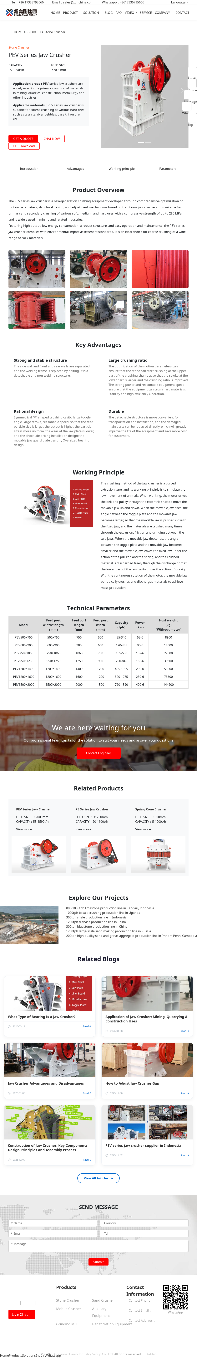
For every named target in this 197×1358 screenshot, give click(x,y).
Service (28, 1299)
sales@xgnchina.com (144, 1312)
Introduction (29, 166)
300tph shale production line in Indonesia (96, 914)
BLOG (108, 13)
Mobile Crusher (68, 1305)
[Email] (192, 72)
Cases (42, 1299)
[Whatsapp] (189, 106)
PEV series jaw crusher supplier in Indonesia (143, 1142)
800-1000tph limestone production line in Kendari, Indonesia (110, 905)
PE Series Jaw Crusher (92, 806)
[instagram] (166, 1317)
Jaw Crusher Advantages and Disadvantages (46, 1080)
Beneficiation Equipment (112, 1321)
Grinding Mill (66, 1321)
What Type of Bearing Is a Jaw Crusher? (42, 1013)
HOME (55, 13)
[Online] (192, 83)
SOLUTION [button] (91, 13)
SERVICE (146, 13)
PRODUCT (34, 32)
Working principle (122, 166)
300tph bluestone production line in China (96, 923)
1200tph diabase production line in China (96, 919)
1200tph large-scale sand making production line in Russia (108, 928)
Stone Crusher (54, 32)
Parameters (167, 166)
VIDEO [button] (130, 13)
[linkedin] (173, 1317)
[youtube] (170, 1317)
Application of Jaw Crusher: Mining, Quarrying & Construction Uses (146, 1015)
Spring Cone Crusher (151, 806)
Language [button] (178, 2)
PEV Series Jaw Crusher (33, 806)
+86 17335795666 (141, 1302)
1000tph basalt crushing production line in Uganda (103, 910)
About (13, 1299)
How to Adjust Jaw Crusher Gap (132, 1080)
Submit (98, 1259)
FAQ (119, 13)
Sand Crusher (103, 1297)
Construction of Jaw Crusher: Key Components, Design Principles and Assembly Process (48, 1144)
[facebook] (163, 1317)
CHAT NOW (52, 139)
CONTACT (182, 13)
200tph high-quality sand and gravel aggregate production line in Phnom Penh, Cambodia (131, 933)
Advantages (75, 166)
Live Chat (20, 1311)
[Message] (190, 95)
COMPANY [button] (163, 13)
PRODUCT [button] (70, 13)
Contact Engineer (98, 750)
